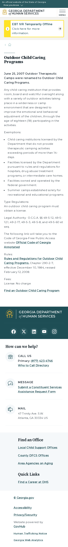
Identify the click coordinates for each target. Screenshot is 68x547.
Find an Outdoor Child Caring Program (31, 290)
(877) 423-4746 (42, 361)
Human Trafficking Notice (30, 533)
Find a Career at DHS (33, 482)
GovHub (19, 526)
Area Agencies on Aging (35, 463)
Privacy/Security (25, 515)
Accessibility (23, 507)
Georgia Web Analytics (28, 540)
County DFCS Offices (33, 455)
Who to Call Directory (33, 365)
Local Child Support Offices (37, 447)
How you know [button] (11, 5)
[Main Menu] (61, 12)
